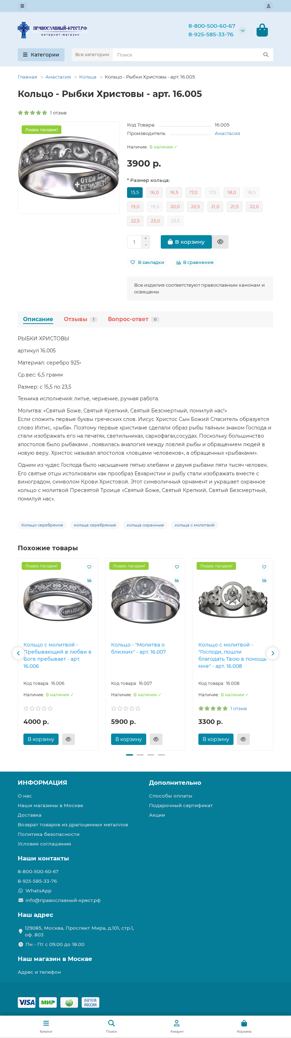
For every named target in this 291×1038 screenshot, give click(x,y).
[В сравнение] (89, 580)
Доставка (30, 815)
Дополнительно (175, 782)
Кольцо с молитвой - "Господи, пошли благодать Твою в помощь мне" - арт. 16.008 (232, 655)
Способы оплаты (170, 796)
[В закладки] (89, 567)
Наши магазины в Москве (50, 805)
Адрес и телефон (39, 972)
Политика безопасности (48, 834)
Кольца (88, 77)
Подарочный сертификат (181, 805)
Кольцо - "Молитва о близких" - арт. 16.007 (138, 648)
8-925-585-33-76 (211, 34)
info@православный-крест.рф (63, 900)
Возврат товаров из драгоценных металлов (73, 824)
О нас (25, 796)
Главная (27, 77)
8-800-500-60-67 (211, 25)
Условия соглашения (44, 844)
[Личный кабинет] (268, 6)
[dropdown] (22, 6)
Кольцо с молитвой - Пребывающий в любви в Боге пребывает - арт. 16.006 (57, 655)
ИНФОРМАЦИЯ (42, 782)
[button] (18, 653)
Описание (38, 319)
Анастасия (58, 77)
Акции (157, 815)
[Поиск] (266, 55)
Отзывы (79, 319)
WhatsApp (38, 890)
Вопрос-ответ (132, 319)
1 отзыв (57, 112)
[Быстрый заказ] (220, 242)
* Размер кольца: (148, 180)
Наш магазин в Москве (55, 958)
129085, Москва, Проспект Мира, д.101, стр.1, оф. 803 (79, 931)
